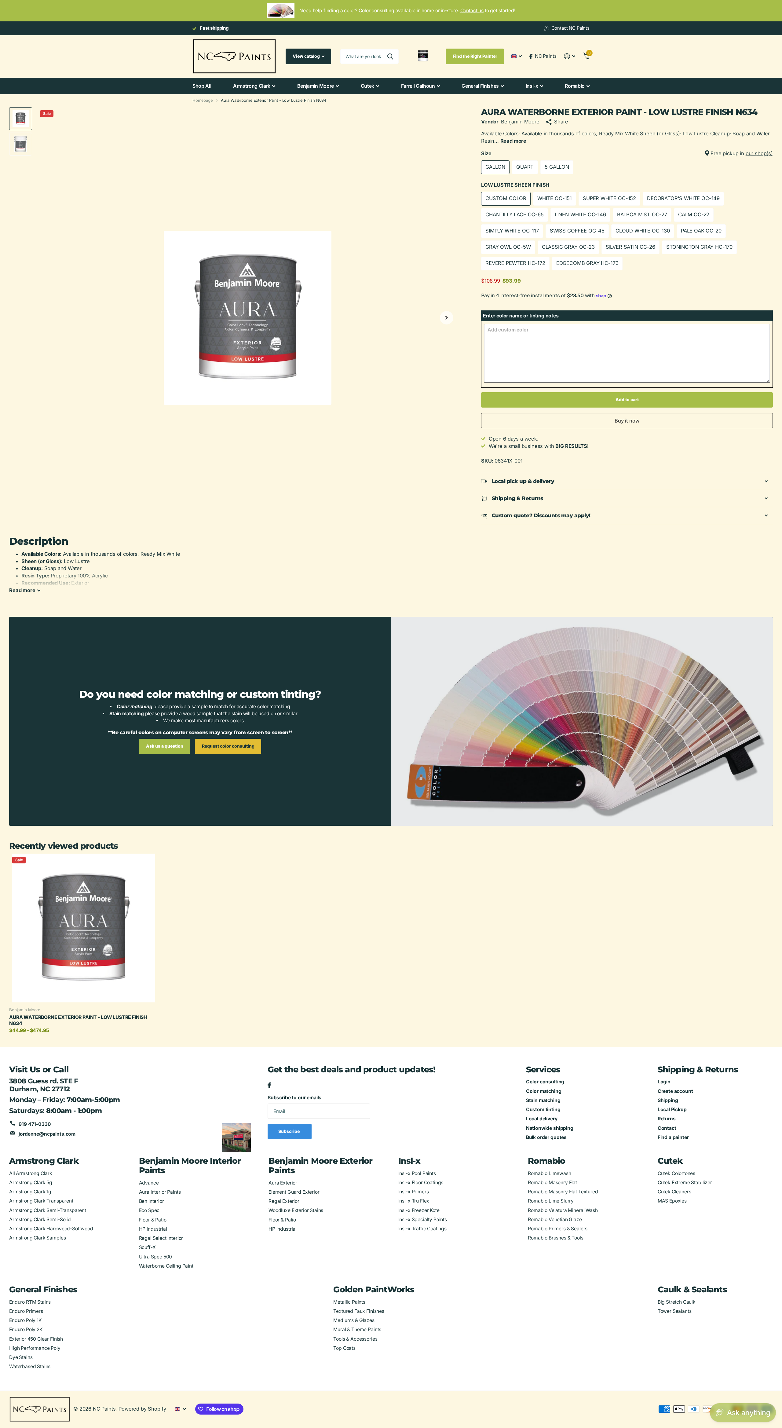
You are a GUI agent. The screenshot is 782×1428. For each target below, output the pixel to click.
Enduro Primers (26, 1311)
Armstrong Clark (251, 86)
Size (627, 153)
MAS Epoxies (672, 1201)
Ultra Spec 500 (155, 1257)
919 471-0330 (35, 1124)
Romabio (575, 86)
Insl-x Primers (413, 1192)
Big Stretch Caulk (677, 1302)
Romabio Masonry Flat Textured (563, 1192)
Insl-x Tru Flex (413, 1201)
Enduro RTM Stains (30, 1302)
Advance (149, 1183)
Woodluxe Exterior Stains (296, 1210)
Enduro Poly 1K (25, 1320)
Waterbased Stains (29, 1366)
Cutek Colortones (677, 1173)
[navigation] (20, 118)
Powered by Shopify (142, 1409)
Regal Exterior (284, 1201)
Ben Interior (151, 1201)
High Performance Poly (34, 1348)
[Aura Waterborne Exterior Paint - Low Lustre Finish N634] (83, 928)
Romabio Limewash (549, 1173)
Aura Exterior (283, 1183)
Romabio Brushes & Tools (555, 1238)
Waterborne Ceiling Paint (166, 1266)
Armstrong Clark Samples (37, 1238)
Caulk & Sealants (692, 1289)
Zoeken (390, 56)
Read (22, 590)
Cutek (367, 86)
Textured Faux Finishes (358, 1311)
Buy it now (627, 421)
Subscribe (289, 1131)
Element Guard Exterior (294, 1192)
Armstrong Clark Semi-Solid (40, 1219)
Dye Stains (20, 1357)
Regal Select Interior (161, 1238)
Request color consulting (228, 746)
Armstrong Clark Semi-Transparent (47, 1210)
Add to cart (627, 399)
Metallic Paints (349, 1302)
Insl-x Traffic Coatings (422, 1229)
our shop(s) (759, 153)
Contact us (472, 10)
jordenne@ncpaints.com (47, 1134)
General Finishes (480, 86)
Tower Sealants (675, 1311)
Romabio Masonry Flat (552, 1182)
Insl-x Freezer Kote (419, 1210)
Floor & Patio (152, 1220)
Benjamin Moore (315, 86)
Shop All (201, 86)
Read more (513, 141)
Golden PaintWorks (373, 1289)
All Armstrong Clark (30, 1173)
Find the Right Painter (475, 56)
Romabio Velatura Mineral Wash (562, 1210)
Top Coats (344, 1348)
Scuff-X (147, 1247)
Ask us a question (164, 746)
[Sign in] (570, 56)
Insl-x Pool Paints (417, 1173)
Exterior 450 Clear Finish (36, 1339)
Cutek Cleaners (674, 1192)
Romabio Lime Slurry (551, 1201)
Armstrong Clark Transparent (41, 1201)
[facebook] (269, 1085)
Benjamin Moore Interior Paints (190, 1165)
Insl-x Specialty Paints (422, 1219)
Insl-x (532, 86)
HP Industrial (153, 1229)
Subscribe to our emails (294, 1097)
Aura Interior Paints (160, 1192)
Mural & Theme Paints (357, 1329)
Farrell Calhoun (418, 86)
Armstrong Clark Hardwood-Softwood (51, 1229)
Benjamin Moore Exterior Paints (320, 1165)
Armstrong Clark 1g (30, 1192)
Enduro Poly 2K (25, 1329)
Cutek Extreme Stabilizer (685, 1182)
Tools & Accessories (355, 1339)
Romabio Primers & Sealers (557, 1229)
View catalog (307, 56)
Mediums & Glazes (354, 1320)
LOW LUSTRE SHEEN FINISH (515, 185)
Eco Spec (149, 1210)
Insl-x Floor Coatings (421, 1182)
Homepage (202, 100)
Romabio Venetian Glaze (555, 1219)
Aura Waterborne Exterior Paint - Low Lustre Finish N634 (78, 1020)
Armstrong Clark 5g (30, 1182)
